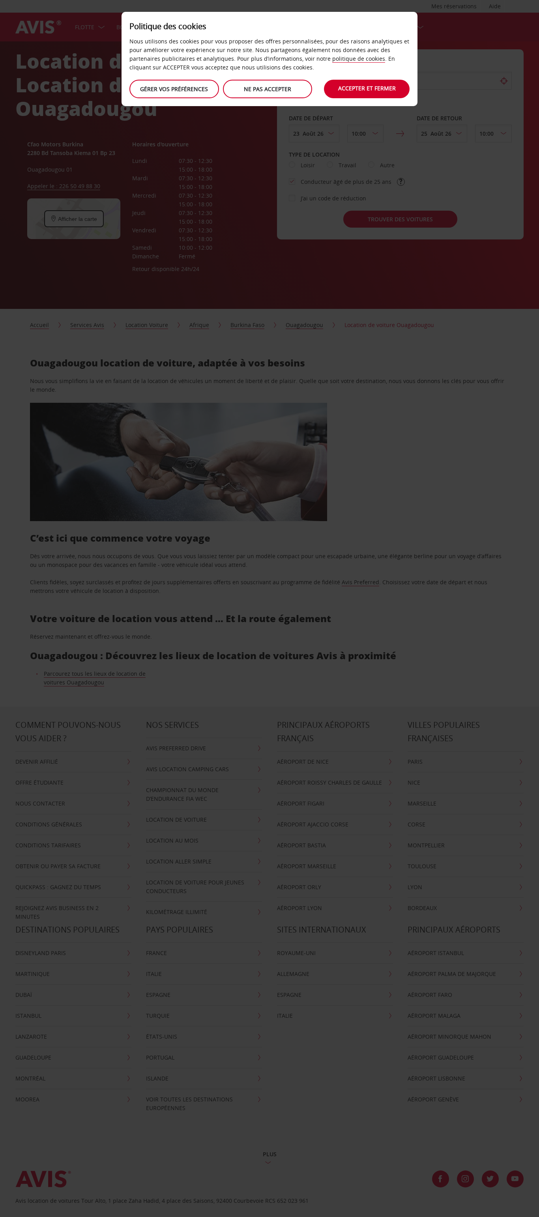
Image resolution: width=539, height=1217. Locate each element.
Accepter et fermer (367, 88)
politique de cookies (358, 58)
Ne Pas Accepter (267, 89)
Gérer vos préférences (174, 89)
